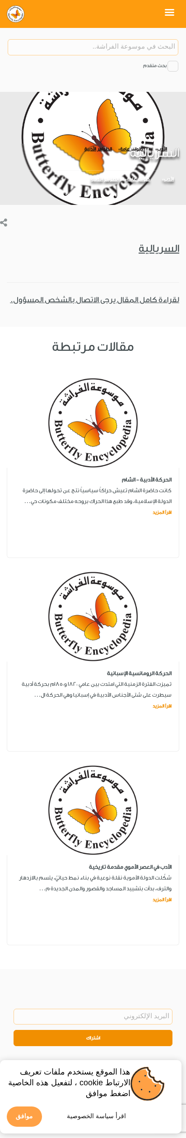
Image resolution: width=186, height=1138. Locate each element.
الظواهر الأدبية (105, 179)
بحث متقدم (155, 65)
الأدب (169, 179)
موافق (24, 1116)
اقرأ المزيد (162, 512)
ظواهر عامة (138, 179)
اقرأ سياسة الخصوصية (96, 1116)
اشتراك (93, 1038)
